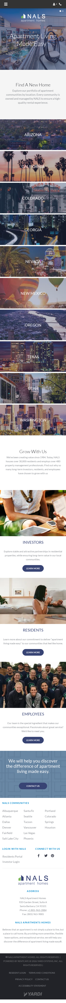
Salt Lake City (10, 838)
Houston (50, 827)
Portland (50, 810)
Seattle (28, 816)
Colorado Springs (50, 819)
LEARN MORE (33, 568)
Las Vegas (29, 833)
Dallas (6, 822)
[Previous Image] (4, 39)
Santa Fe (29, 810)
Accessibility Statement (32, 985)
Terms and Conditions (42, 972)
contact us (33, 786)
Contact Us (42, 979)
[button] (54, 4)
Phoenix (28, 838)
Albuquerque (10, 810)
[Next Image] (61, 39)
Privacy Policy (24, 979)
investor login (11, 861)
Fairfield (7, 833)
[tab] (60, 11)
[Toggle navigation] (5, 4)
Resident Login (17, 972)
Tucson (28, 822)
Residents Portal (14, 856)
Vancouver (30, 827)
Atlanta (6, 816)
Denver (6, 827)
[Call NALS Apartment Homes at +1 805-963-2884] (60, 4)
